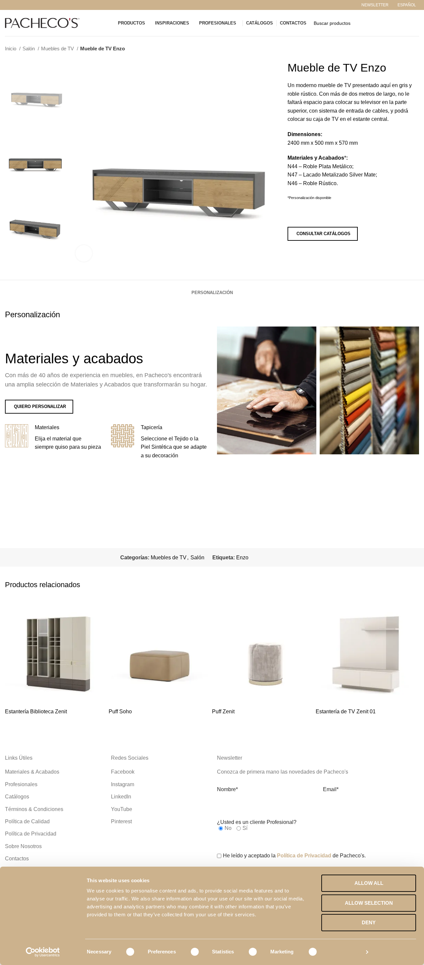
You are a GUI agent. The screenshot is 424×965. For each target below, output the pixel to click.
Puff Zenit (223, 711)
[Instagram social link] (16, 5)
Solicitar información (323, 214)
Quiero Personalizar (40, 406)
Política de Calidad (27, 821)
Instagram (122, 784)
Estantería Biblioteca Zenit (36, 711)
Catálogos (17, 796)
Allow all (368, 883)
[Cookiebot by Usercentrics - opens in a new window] (43, 952)
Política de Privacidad (30, 834)
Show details (345, 952)
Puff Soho (120, 711)
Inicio (11, 48)
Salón (29, 48)
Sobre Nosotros (23, 846)
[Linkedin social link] (39, 5)
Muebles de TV (58, 48)
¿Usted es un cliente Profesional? (256, 822)
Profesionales (21, 784)
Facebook (122, 772)
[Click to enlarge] (84, 253)
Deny (369, 922)
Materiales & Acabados (32, 772)
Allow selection (369, 903)
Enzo (242, 557)
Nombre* (227, 789)
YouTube (121, 809)
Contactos (17, 858)
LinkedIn (121, 796)
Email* (331, 789)
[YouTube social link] (24, 5)
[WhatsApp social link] (47, 5)
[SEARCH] (411, 23)
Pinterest (121, 821)
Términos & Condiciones (34, 809)
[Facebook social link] (9, 5)
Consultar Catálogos (323, 233)
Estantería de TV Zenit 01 (346, 711)
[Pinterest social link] (31, 5)
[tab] (212, 289)
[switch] (190, 951)
